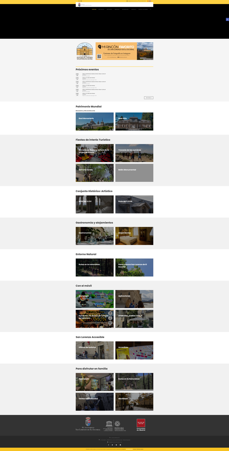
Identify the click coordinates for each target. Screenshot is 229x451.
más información (129, 449)
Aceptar (134, 449)
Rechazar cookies (140, 449)
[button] (227, 19)
